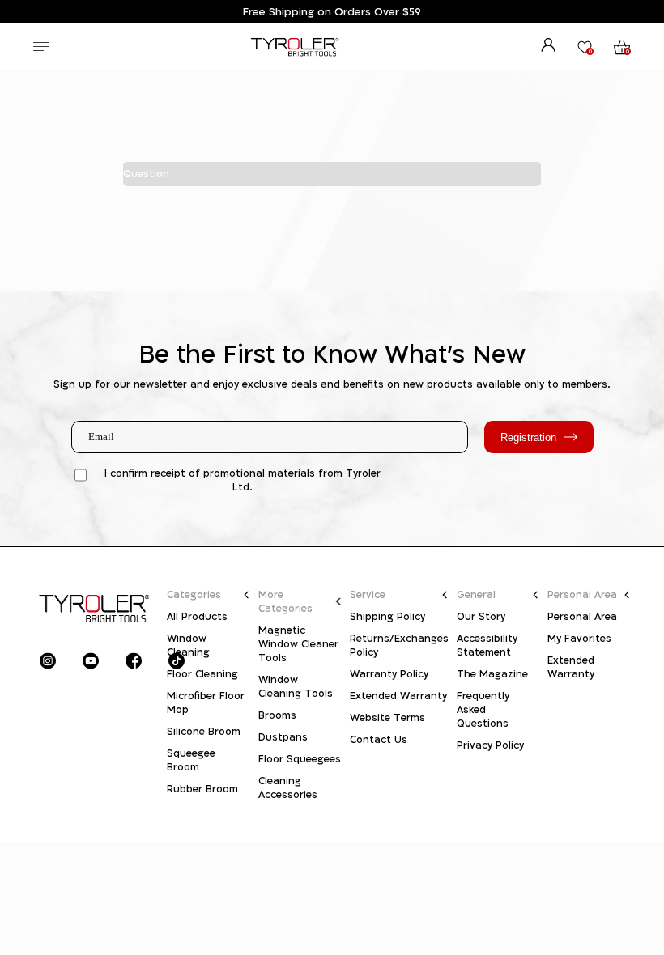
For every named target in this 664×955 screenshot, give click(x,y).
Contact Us (378, 739)
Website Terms (387, 717)
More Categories (285, 601)
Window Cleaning (188, 645)
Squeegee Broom (191, 760)
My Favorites (579, 638)
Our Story (481, 616)
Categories (194, 594)
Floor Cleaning (202, 674)
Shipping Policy (387, 616)
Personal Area (582, 594)
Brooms (277, 715)
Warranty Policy (389, 674)
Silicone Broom (203, 731)
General (476, 594)
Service (367, 594)
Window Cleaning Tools (295, 686)
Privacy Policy (490, 745)
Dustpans (283, 737)
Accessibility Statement (487, 645)
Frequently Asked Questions (483, 709)
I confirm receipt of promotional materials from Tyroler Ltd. (242, 480)
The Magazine (492, 674)
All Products (197, 616)
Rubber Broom (202, 789)
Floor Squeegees (299, 759)
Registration (528, 437)
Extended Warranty (398, 695)
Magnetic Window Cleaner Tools (298, 643)
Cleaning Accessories (287, 787)
